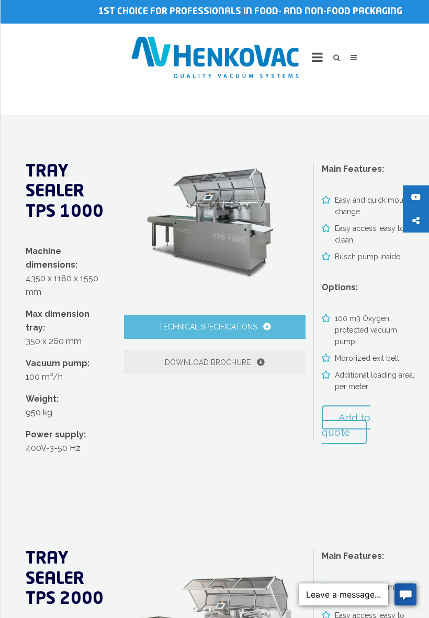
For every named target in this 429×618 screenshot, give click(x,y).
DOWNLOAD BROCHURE (209, 362)
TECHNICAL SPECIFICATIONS (209, 327)
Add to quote (346, 425)
